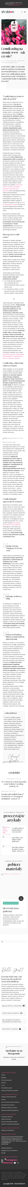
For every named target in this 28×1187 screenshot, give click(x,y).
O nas (2, 1085)
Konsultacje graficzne (7, 1116)
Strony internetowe (6, 1080)
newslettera (14, 1150)
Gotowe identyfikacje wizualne (9, 1121)
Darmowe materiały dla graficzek (9, 1110)
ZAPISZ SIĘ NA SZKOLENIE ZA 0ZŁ (15, 4)
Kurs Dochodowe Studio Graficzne (10, 1102)
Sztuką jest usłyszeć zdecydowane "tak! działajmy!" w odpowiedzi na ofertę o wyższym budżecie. (13, 356)
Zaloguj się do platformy (7, 1130)
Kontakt (3, 1153)
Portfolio (3, 1082)
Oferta (3, 1075)
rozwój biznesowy (18, 60)
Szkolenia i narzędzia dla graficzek (10, 1124)
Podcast (3, 1099)
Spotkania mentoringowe (7, 1105)
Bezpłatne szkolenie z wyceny (9, 1107)
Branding (3, 1077)
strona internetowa (9, 62)
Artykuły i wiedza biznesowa (8, 1097)
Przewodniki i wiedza (6, 1088)
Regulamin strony (5, 1150)
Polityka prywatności (6, 1148)
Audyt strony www (6, 1119)
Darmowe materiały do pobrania (9, 1090)
